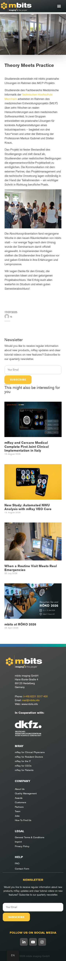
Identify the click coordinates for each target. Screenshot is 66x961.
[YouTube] (33, 942)
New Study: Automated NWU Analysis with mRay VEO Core (28, 507)
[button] (59, 6)
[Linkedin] (24, 942)
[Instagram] (42, 942)
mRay (19, 746)
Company (22, 781)
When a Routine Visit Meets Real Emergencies (30, 568)
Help (19, 857)
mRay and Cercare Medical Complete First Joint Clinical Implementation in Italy (26, 446)
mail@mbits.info (31, 700)
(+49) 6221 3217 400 (35, 696)
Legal (19, 831)
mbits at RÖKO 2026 (20, 624)
